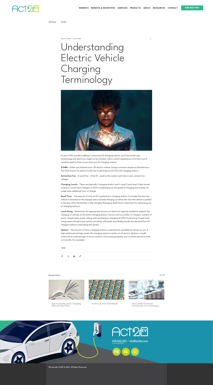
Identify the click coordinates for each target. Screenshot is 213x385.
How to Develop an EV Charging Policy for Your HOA (66, 305)
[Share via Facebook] (62, 256)
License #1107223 (118, 343)
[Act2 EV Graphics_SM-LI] (135, 352)
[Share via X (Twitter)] (68, 256)
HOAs (63, 22)
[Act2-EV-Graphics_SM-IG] (126, 352)
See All (162, 275)
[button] (84, 8)
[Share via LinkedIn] (74, 256)
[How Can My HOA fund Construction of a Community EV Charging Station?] (146, 290)
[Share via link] (80, 256)
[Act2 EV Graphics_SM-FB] (117, 352)
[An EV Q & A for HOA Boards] (106, 290)
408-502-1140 (119, 341)
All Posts (52, 22)
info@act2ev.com (139, 341)
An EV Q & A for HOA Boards (105, 304)
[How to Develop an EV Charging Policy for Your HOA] (66, 290)
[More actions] (150, 38)
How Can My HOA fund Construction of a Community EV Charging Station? (145, 305)
